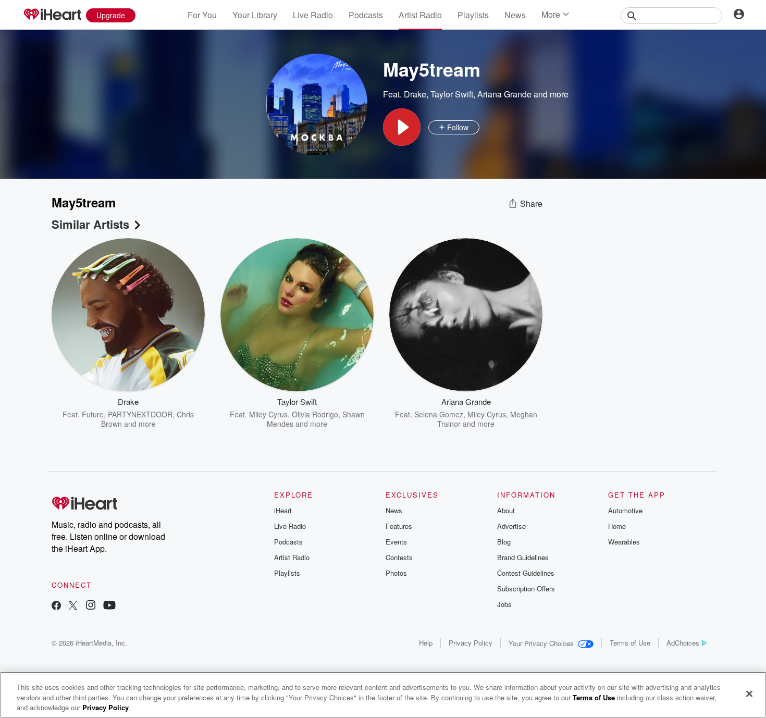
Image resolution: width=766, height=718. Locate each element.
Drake (415, 94)
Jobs (504, 604)
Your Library (254, 15)
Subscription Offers (526, 588)
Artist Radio (420, 15)
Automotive (625, 510)
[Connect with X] (73, 606)
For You (202, 15)
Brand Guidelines (523, 557)
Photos (396, 573)
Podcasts (366, 15)
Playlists (473, 15)
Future (93, 414)
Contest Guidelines (525, 573)
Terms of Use (630, 643)
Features (399, 526)
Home (617, 526)
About (506, 510)
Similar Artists (90, 224)
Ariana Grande (504, 94)
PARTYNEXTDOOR (140, 414)
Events (396, 542)
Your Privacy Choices (541, 643)
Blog (504, 542)
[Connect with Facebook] (56, 606)
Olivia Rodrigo (315, 414)
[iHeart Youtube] (109, 606)
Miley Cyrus (268, 414)
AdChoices (682, 643)
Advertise (511, 526)
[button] (402, 127)
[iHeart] (52, 15)
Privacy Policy (470, 643)
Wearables (624, 542)
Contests (399, 557)
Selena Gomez (438, 414)
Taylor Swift (451, 94)
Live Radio (313, 15)
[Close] (749, 693)
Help (426, 643)
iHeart (283, 510)
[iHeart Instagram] (90, 606)
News (515, 15)
